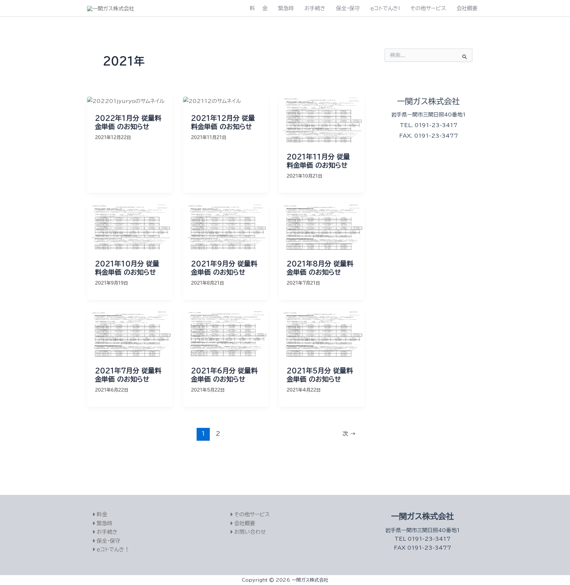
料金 (101, 514)
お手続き (315, 8)
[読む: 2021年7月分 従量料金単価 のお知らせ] (130, 333)
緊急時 (286, 8)
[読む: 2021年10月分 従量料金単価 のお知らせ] (130, 226)
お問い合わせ (249, 531)
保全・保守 (348, 8)
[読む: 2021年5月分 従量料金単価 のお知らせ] (321, 333)
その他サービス (428, 8)
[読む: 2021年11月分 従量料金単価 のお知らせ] (321, 119)
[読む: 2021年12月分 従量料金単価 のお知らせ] (212, 100)
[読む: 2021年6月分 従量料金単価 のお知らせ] (226, 333)
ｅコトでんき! (385, 8)
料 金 (259, 8)
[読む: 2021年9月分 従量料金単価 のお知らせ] (226, 226)
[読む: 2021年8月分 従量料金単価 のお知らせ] (321, 226)
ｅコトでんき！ (112, 549)
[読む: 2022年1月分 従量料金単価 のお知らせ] (126, 100)
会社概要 (467, 8)
